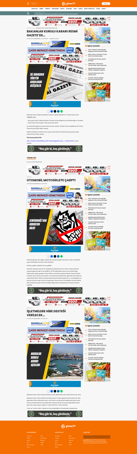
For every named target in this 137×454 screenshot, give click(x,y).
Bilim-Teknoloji (89, 9)
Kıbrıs (41, 9)
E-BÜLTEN (86, 432)
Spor (75, 9)
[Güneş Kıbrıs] (68, 3)
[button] (31, 13)
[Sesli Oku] (48, 111)
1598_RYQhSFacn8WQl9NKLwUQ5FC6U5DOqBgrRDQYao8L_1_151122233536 (50, 141)
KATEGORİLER (31, 432)
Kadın (98, 9)
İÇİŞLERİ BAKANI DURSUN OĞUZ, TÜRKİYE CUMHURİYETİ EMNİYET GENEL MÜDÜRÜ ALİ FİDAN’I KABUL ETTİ (97, 69)
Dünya (62, 9)
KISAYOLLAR (59, 432)
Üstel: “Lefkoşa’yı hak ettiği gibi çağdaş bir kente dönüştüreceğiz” (97, 50)
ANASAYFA (29, 28)
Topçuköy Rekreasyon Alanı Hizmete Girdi (96, 74)
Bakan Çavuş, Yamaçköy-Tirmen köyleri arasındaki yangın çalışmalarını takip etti (97, 55)
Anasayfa (34, 9)
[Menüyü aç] (28, 3)
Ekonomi (69, 9)
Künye (104, 9)
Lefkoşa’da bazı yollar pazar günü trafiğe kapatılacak (50, 14)
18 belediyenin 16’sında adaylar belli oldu (97, 59)
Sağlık (80, 9)
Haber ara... (34, 3)
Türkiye (47, 9)
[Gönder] (108, 437)
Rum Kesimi (55, 9)
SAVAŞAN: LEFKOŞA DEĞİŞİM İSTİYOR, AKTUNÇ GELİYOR (95, 78)
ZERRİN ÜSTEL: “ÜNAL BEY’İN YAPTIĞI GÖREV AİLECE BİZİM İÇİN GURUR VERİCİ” (97, 64)
